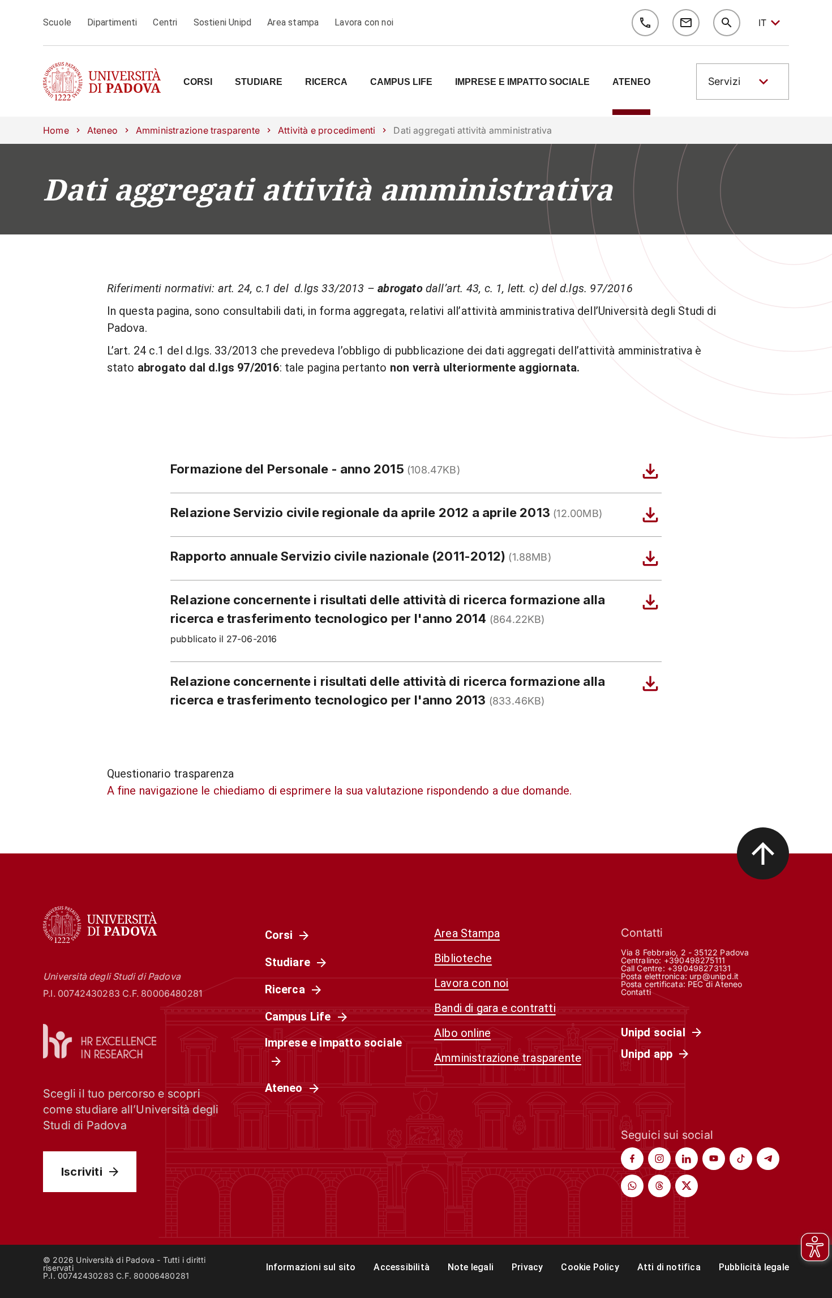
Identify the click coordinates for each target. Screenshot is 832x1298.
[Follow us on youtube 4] (713, 1158)
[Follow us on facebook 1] (632, 1158)
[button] (742, 81)
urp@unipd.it (714, 976)
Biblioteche (463, 958)
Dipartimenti (112, 22)
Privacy (527, 1267)
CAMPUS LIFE (401, 82)
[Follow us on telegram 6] (768, 1158)
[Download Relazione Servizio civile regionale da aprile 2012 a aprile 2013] (650, 514)
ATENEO (631, 82)
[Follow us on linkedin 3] (686, 1158)
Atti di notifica (669, 1267)
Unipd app (647, 1054)
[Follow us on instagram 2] (659, 1158)
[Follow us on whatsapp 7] (632, 1186)
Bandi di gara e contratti (495, 1008)
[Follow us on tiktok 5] (741, 1158)
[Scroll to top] (763, 853)
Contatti (636, 992)
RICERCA (326, 82)
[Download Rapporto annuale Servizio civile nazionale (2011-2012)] (650, 558)
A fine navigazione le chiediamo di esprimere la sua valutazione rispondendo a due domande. (339, 790)
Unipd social (653, 1032)
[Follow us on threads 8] (659, 1186)
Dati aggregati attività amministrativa (327, 189)
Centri (165, 22)
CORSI (197, 82)
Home (56, 130)
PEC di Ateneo (715, 984)
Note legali (471, 1267)
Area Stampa (467, 933)
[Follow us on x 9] (686, 1186)
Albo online (462, 1033)
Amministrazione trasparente (198, 130)
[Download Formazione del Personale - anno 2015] (650, 471)
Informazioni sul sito (311, 1267)
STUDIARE (258, 82)
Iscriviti (81, 1172)
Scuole (57, 22)
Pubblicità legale (754, 1267)
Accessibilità (401, 1267)
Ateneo (102, 130)
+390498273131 (699, 968)
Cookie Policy (590, 1267)
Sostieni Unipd (223, 22)
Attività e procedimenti (326, 130)
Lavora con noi (363, 22)
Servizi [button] (724, 81)
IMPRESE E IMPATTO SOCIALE (522, 82)
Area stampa (293, 22)
